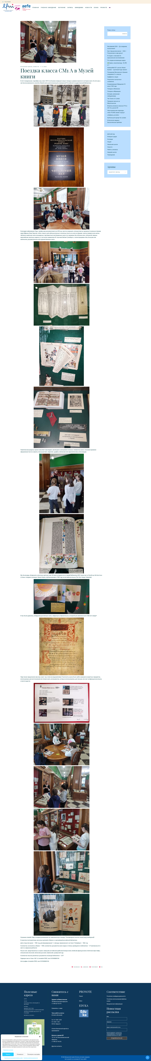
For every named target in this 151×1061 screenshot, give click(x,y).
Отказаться (20, 1054)
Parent (81, 996)
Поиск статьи (111, 30)
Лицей (109, 142)
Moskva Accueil (29, 1015)
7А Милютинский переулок (60, 1001)
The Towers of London (113, 98)
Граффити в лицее (112, 77)
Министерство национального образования (34, 1009)
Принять (8, 1054)
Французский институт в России (32, 1012)
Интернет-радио (112, 136)
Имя (108, 1016)
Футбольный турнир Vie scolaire (116, 118)
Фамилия (109, 1022)
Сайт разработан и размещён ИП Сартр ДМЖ (75, 1059)
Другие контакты (57, 1046)
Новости (36, 66)
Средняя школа (111, 152)
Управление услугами (8, 1050)
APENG (26, 1006)
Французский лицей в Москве (72, 1057)
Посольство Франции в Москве (32, 1003)
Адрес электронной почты (113, 1027)
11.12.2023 (43, 66)
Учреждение (111, 155)
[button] (40, 1036)
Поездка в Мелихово (113, 89)
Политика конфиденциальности (31, 1058)
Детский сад (111, 134)
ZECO (25, 1001)
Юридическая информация (114, 1004)
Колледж (110, 139)
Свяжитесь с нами (57, 1008)
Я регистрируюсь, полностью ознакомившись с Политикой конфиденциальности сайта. (114, 1034)
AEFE (25, 998)
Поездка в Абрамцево (114, 91)
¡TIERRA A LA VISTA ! (113, 115)
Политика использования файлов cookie (13, 1058)
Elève (80, 1001)
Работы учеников (112, 149)
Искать (125, 33)
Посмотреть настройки (33, 1054)
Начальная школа (26, 66)
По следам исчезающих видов (116, 60)
